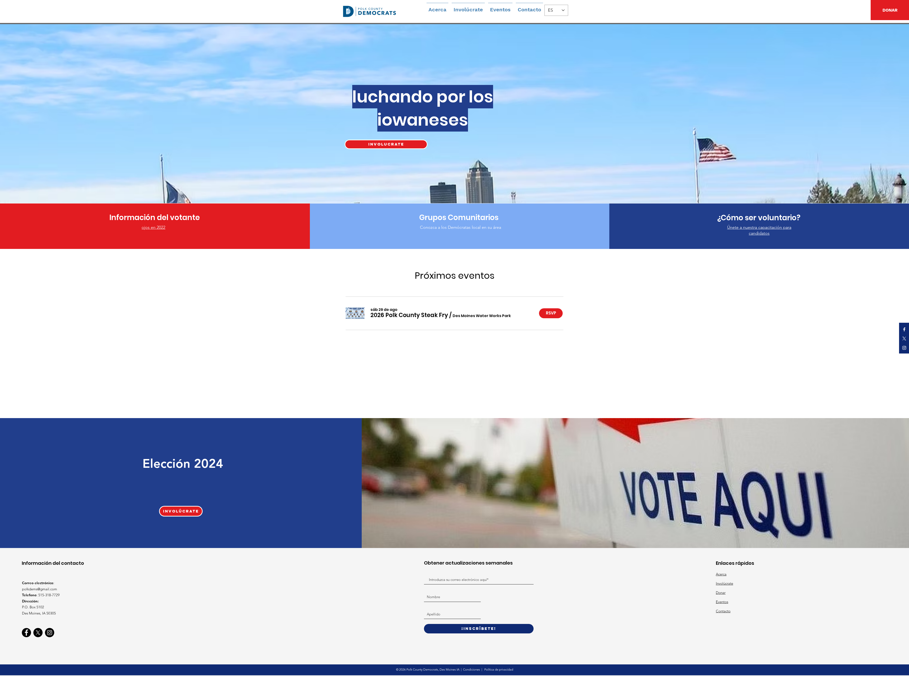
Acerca (721, 574)
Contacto (723, 611)
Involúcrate (724, 583)
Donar (721, 592)
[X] (904, 338)
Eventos (722, 602)
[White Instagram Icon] (904, 347)
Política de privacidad (498, 669)
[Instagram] (49, 632)
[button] (409, 315)
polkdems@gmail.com (39, 589)
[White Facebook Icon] (904, 329)
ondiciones (473, 669)
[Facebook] (26, 632)
